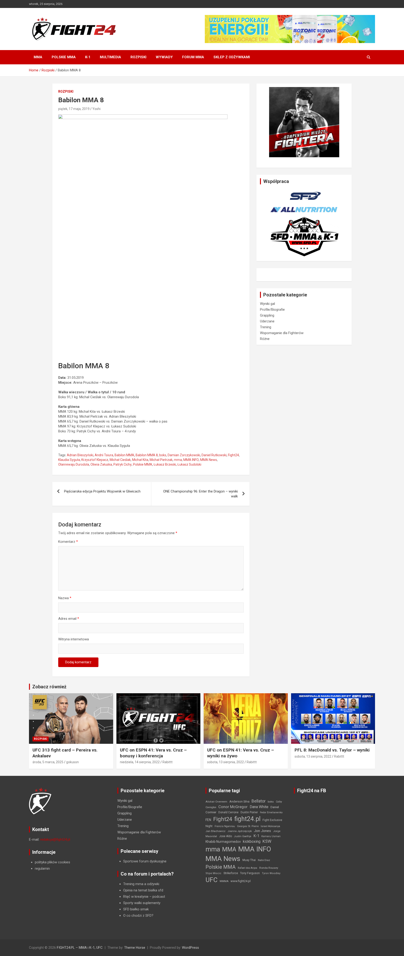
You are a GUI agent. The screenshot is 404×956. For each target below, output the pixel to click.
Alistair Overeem (216, 801)
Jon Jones (262, 831)
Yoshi (96, 109)
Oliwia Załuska (101, 464)
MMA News (208, 460)
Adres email (68, 619)
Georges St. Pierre (248, 826)
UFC (211, 880)
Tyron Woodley (271, 873)
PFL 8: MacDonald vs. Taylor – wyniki (332, 750)
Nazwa (64, 598)
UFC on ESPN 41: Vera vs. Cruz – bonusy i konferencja (153, 753)
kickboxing (251, 841)
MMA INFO (191, 460)
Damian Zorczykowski (184, 455)
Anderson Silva (239, 801)
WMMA (224, 881)
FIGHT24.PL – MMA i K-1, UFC (80, 947)
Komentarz (68, 542)
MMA (38, 57)
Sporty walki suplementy (141, 903)
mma (178, 460)
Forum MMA (193, 57)
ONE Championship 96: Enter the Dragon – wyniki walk (200, 493)
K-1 (87, 57)
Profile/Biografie (272, 309)
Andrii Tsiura (104, 455)
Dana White (259, 807)
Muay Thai (249, 860)
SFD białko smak (136, 909)
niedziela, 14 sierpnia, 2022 (140, 762)
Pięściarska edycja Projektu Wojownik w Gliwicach (102, 491)
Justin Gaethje (242, 836)
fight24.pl (247, 819)
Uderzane (267, 321)
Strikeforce (231, 873)
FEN (208, 820)
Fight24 (233, 455)
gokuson (72, 762)
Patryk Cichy (122, 464)
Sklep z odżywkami (231, 57)
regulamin (42, 868)
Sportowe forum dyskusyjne (144, 861)
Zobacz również (49, 687)
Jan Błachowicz (215, 831)
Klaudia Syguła (69, 460)
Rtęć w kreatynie (135, 896)
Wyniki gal (267, 304)
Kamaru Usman (271, 836)
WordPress (190, 947)
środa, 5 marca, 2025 (47, 762)
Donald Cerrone (228, 812)
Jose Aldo (225, 836)
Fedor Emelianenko (271, 812)
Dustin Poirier (249, 812)
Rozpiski (138, 57)
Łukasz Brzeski (165, 464)
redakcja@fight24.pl (55, 839)
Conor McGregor (233, 807)
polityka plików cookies (52, 862)
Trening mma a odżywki (141, 884)
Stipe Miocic (213, 873)
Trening (265, 327)
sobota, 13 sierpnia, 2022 (225, 762)
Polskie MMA (64, 57)
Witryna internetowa (73, 639)
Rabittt (167, 762)
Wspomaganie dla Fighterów (281, 333)
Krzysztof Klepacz (94, 460)
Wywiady (164, 57)
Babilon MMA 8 (147, 455)
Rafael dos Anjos (247, 867)
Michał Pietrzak (161, 460)
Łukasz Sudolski (189, 464)
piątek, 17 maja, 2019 (74, 109)
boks (162, 455)
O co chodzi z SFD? (138, 915)
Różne (265, 339)
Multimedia (110, 57)
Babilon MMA (124, 455)
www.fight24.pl (241, 881)
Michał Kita (140, 460)
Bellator (259, 801)
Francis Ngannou (225, 826)
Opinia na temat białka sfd (143, 890)
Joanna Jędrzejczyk (239, 831)
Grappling (267, 315)
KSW (267, 841)
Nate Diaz (264, 860)
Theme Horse (134, 947)
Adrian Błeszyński (80, 455)
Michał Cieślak (120, 460)
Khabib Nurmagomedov (223, 841)
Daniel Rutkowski (214, 455)
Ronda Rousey (268, 867)
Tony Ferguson (250, 873)
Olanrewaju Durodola (73, 464)
